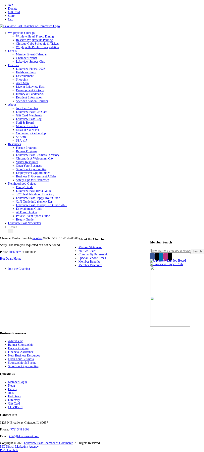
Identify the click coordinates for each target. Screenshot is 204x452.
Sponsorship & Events (22, 362)
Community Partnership (93, 254)
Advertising (15, 341)
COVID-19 (15, 407)
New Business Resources (24, 355)
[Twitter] (157, 256)
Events (12, 389)
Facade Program (18, 348)
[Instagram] (165, 256)
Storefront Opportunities (23, 366)
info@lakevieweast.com (24, 436)
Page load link (9, 450)
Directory (14, 400)
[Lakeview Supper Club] (166, 264)
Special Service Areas (92, 258)
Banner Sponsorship (20, 344)
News (11, 385)
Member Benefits (89, 261)
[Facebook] (152, 256)
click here (15, 251)
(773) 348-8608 (19, 429)
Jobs (11, 392)
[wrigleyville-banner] (170, 294)
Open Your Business (21, 359)
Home (17, 258)
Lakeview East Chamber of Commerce (48, 443)
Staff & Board (87, 250)
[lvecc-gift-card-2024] (170, 325)
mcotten (37, 238)
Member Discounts (90, 265)
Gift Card (14, 403)
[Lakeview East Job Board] (168, 260)
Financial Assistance (20, 352)
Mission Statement (90, 247)
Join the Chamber (19, 268)
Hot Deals (6, 258)
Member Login (17, 382)
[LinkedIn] (161, 256)
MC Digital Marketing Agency (19, 446)
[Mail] (170, 256)
